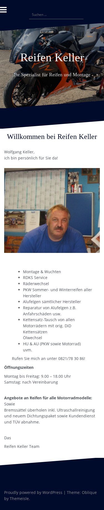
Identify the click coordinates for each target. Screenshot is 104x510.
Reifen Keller (52, 57)
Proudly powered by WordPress (33, 492)
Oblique (89, 492)
